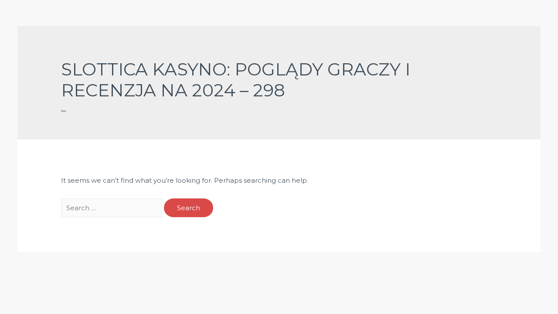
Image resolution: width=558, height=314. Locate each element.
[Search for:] (112, 208)
